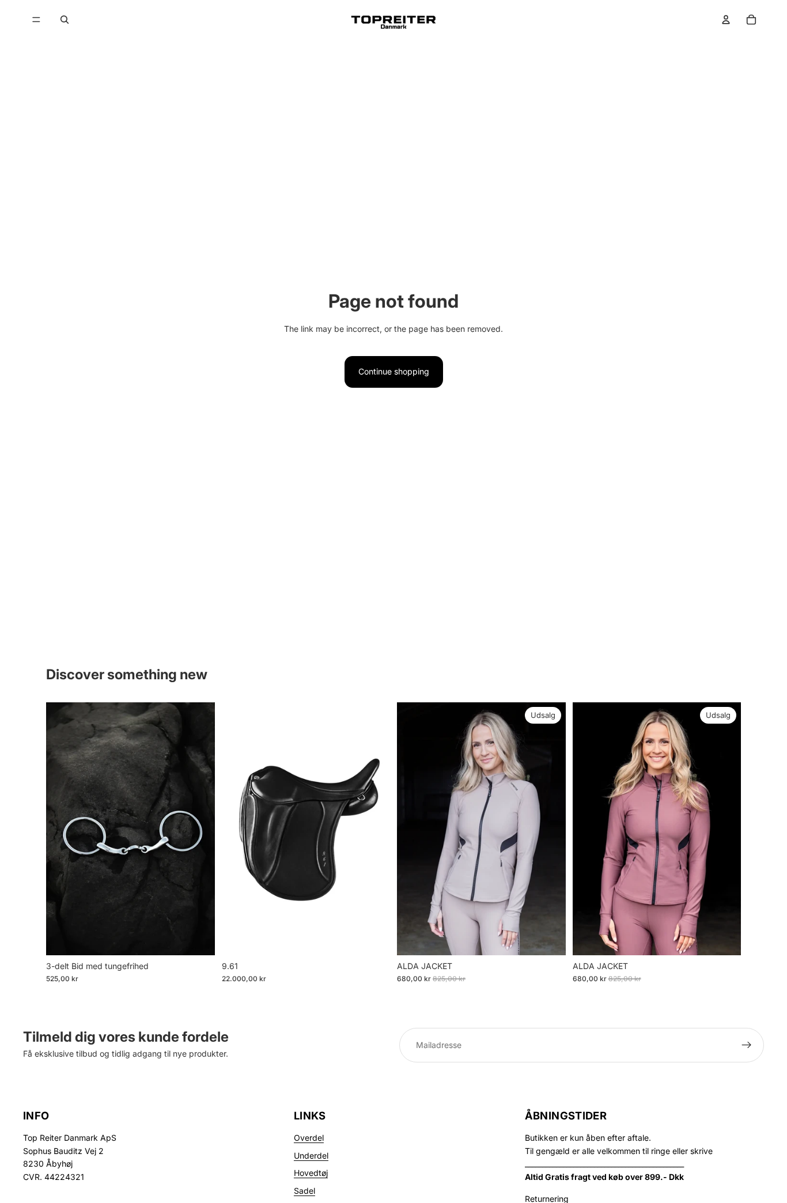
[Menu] (36, 19)
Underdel (311, 1155)
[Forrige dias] (414, 828)
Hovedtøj (311, 1173)
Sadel (304, 1191)
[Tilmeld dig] (747, 1045)
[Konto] (726, 19)
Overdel (309, 1138)
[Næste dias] (548, 828)
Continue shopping (393, 371)
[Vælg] (197, 937)
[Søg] (64, 19)
